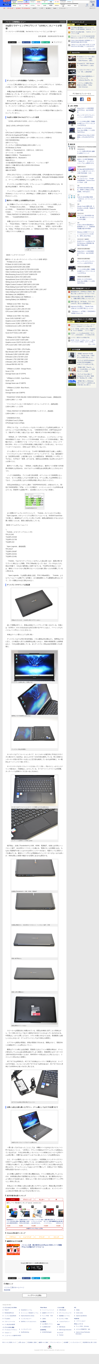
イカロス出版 (60, 1307)
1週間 (85, 24)
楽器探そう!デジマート (48, 1313)
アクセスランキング (78, 22)
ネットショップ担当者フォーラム (29, 1313)
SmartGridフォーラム (26, 1310)
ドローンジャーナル (10, 1321)
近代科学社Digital (46, 1332)
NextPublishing (25, 1332)
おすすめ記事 (76, 349)
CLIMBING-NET (46, 1327)
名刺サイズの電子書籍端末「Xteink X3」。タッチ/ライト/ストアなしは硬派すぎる (85, 161)
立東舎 (44, 1318)
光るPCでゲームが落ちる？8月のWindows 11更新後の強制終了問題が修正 (86, 243)
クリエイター (62, 8)
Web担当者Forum (9, 1313)
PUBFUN (76, 1318)
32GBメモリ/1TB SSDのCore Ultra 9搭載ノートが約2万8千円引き (86, 130)
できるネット (8, 1332)
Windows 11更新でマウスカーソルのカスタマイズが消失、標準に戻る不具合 (85, 234)
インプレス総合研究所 (10, 1315)
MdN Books (62, 1327)
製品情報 (7, 1290)
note (47, 42)
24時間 (78, 24)
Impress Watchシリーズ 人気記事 (82, 319)
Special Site (76, 52)
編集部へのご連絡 (43, 1342)
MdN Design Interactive (65, 1329)
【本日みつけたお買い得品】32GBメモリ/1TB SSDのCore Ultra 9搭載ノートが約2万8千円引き (83, 46)
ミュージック (27, 1237)
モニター (41, 1199)
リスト (19, 42)
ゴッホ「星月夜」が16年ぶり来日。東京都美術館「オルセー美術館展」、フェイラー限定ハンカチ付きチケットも (83, 330)
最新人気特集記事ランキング (81, 288)
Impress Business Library (27, 1315)
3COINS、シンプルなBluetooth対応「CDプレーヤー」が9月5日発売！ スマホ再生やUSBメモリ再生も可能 (83, 335)
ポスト (13, 42)
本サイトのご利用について (9, 1342)
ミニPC (41, 8)
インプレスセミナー (26, 1318)
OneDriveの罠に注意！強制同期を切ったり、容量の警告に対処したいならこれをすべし (83, 298)
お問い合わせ (21, 1342)
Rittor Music (43, 1307)
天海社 (78, 1310)
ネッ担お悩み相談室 (10, 1324)
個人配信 (48, 8)
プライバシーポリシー (56, 1342)
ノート (13, 1199)
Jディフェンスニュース (65, 1313)
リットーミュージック (48, 1310)
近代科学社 (43, 1329)
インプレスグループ (75, 1342)
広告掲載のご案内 (32, 1342)
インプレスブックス (26, 1329)
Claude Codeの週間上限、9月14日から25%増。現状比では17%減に (86, 208)
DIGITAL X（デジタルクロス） (29, 1321)
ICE (75, 1307)
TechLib (61, 1335)
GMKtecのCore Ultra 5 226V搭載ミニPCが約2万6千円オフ (85, 137)
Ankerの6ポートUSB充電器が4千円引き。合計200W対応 (85, 110)
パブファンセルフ (80, 1321)
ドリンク (41, 1237)
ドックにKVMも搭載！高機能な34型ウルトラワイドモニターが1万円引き (86, 123)
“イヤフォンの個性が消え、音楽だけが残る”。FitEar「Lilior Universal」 (85, 85)
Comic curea (79, 1313)
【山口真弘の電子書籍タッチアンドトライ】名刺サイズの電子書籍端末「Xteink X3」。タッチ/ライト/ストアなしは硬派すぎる (83, 29)
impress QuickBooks (81, 1315)
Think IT (7, 1310)
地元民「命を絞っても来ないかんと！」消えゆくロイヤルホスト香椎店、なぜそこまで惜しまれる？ (83, 341)
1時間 (71, 24)
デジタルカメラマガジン (11, 1329)
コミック (56, 1237)
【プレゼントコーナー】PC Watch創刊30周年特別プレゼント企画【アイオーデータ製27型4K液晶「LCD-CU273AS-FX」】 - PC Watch (83, 38)
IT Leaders (7, 1318)
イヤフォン (12, 1237)
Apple (54, 8)
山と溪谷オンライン (47, 1324)
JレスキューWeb (63, 1318)
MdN (58, 1324)
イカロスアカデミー (64, 1321)
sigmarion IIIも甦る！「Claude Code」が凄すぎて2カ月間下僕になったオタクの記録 (83, 308)
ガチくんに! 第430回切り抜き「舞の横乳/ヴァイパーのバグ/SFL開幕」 (85, 217)
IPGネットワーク (78, 1324)
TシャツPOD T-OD (47, 1315)
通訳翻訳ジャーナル (64, 1315)
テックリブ (60, 1332)
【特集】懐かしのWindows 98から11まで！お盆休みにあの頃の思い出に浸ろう (86, 383)
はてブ (37, 42)
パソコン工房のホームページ (14, 1287)
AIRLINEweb (62, 1310)
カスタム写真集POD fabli (83, 1329)
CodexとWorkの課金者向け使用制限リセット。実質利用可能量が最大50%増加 (86, 226)
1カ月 (92, 24)
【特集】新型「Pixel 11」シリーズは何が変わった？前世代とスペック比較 (86, 369)
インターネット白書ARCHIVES (13, 1335)
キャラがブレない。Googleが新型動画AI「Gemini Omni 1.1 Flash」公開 (86, 180)
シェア (27, 42)
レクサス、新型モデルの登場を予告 (80, 337)
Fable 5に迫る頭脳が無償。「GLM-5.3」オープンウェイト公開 (86, 199)
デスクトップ (27, 1199)
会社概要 (66, 1342)
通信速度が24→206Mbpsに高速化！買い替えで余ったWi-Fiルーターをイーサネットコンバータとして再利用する (83, 293)
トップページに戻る (34, 1295)
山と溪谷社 (43, 1321)
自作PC (35, 8)
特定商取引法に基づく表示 (90, 1342)
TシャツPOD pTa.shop (82, 1326)
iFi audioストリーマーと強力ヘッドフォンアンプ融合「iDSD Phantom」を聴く (86, 58)
